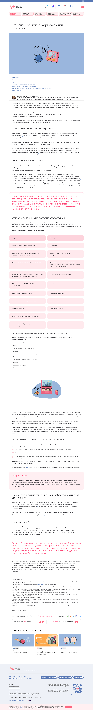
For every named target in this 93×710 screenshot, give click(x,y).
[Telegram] (73, 616)
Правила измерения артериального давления (24, 86)
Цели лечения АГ (16, 90)
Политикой (21, 707)
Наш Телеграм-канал (64, 677)
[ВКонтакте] (80, 616)
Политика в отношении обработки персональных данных (20, 689)
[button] (64, 622)
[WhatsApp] (67, 616)
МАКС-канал (77, 677)
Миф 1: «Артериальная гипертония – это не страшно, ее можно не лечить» (46, 652)
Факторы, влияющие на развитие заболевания (24, 84)
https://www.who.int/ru (41, 584)
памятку (28, 467)
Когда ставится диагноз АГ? (19, 82)
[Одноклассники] (70, 616)
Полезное (26, 21)
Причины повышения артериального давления (20, 651)
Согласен (68, 707)
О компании (11, 684)
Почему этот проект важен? (14, 688)
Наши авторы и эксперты (14, 686)
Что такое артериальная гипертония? (21, 80)
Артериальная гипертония (17, 21)
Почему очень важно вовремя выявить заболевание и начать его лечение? (32, 88)
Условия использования (14, 691)
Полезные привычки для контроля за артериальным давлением (70, 651)
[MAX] (76, 616)
